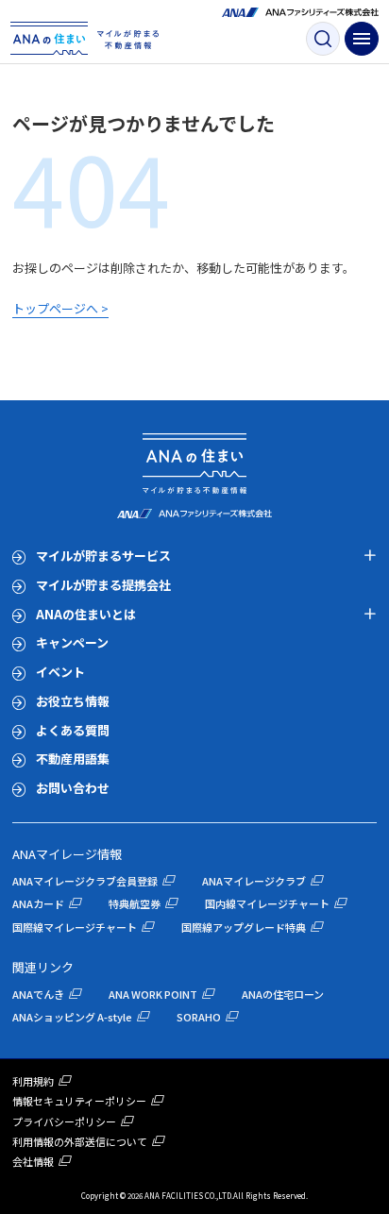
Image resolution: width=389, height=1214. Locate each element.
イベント (60, 672)
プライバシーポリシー (64, 1121)
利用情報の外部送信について (79, 1141)
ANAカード (38, 903)
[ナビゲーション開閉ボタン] (362, 39)
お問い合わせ (73, 788)
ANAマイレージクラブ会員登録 (85, 880)
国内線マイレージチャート (267, 903)
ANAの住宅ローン (283, 994)
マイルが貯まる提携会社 (103, 585)
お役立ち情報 (73, 701)
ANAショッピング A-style (72, 1016)
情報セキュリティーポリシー (79, 1100)
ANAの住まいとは (86, 614)
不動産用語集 (73, 758)
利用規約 (33, 1080)
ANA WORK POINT (153, 994)
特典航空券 (135, 903)
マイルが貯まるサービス (103, 556)
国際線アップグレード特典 (243, 927)
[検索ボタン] (323, 39)
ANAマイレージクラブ (254, 880)
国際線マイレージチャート (74, 927)
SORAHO (199, 1016)
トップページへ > (60, 308)
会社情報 (33, 1161)
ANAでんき (38, 994)
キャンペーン (72, 642)
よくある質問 (73, 730)
